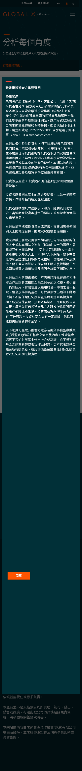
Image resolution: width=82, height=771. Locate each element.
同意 (19, 576)
